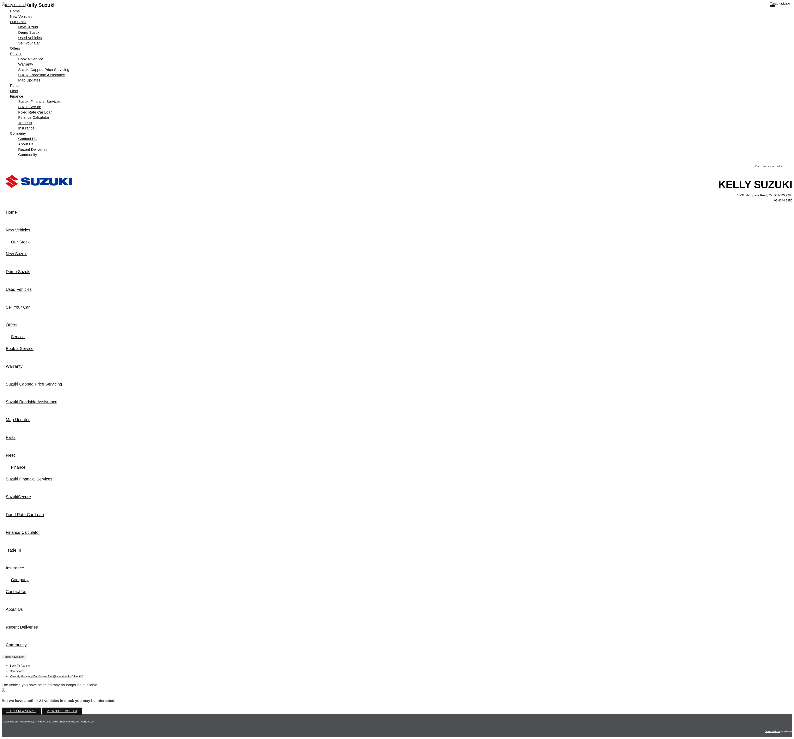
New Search (17, 671)
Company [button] (18, 133)
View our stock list (62, 711)
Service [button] (16, 54)
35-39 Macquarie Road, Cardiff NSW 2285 (764, 195)
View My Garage (46, 676)
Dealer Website (772, 731)
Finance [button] (16, 96)
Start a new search (21, 711)
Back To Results (20, 665)
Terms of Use (43, 721)
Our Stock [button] (18, 22)
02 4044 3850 (783, 200)
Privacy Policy (27, 721)
